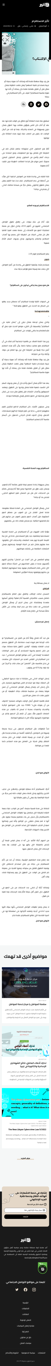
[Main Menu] (4, 5)
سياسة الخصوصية (28, 1352)
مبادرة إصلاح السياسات (25, 1325)
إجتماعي (25, 26)
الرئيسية (25, 1302)
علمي (31, 26)
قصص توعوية (25, 1319)
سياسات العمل (25, 1343)
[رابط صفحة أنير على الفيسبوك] (25, 1289)
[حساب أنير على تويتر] (17, 1289)
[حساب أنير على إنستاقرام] (34, 1289)
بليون (46, 260)
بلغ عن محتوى (25, 1337)
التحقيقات (25, 1308)
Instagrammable (42, 312)
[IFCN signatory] (42, 1268)
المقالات (25, 1314)
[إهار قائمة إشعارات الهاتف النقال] (10, 5)
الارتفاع (46, 589)
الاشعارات (41, 1352)
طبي (18, 26)
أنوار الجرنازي (43, 26)
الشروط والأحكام (12, 1352)
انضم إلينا (25, 1331)
